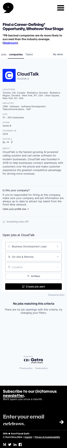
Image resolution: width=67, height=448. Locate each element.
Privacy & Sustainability (47, 437)
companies (16, 54)
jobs (4, 54)
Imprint (28, 437)
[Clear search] (57, 246)
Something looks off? (18, 221)
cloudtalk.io (23, 78)
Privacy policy (26, 368)
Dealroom (10, 43)
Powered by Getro (56, 295)
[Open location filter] (57, 267)
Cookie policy (41, 368)
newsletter (13, 396)
